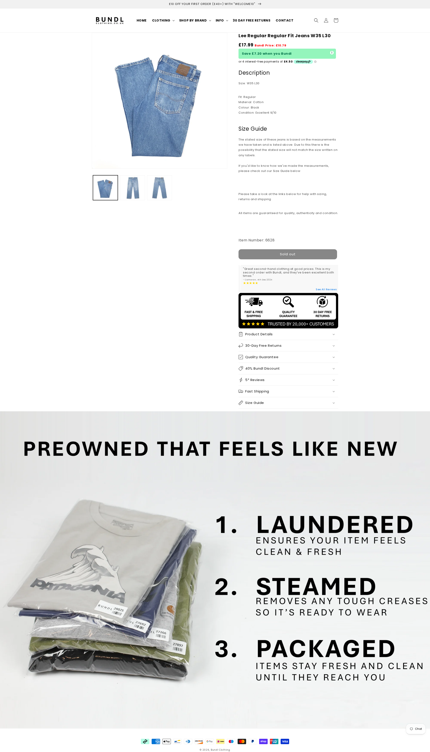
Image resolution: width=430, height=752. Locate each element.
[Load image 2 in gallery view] (132, 187)
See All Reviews (326, 289)
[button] (162, 20)
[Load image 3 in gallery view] (159, 187)
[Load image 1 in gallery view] (105, 187)
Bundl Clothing (220, 750)
